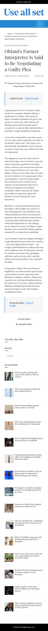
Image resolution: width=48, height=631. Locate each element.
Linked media (31, 98)
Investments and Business (16, 45)
